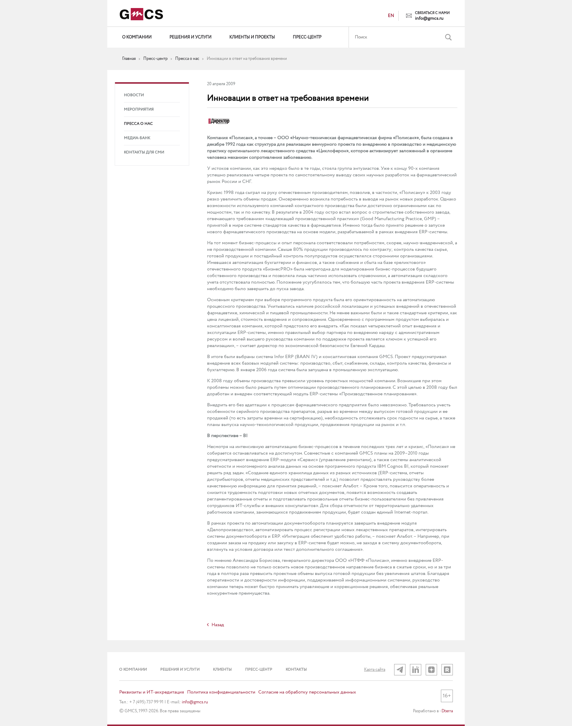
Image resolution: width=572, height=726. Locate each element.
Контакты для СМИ (144, 152)
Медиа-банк (137, 138)
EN (391, 15)
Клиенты (222, 669)
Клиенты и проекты (252, 37)
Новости (134, 95)
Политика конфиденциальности (221, 692)
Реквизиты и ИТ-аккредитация (151, 692)
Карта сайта (374, 670)
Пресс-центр (307, 37)
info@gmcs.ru (429, 18)
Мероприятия (139, 109)
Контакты (296, 669)
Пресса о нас (138, 123)
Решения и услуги (191, 37)
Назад (218, 625)
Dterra (447, 711)
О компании (137, 37)
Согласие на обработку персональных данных (307, 692)
